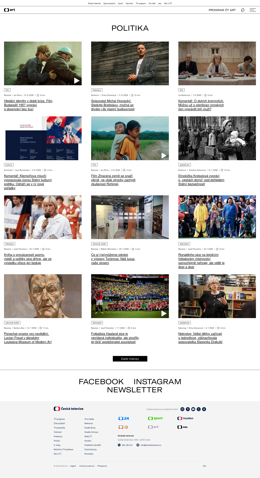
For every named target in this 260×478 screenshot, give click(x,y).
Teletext (58, 432)
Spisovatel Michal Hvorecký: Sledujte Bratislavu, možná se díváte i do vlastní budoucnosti (112, 104)
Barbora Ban (19, 328)
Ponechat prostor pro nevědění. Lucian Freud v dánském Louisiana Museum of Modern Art (28, 337)
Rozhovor (95, 95)
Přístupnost (102, 466)
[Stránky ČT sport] (155, 419)
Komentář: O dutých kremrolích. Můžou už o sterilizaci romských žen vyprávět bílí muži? (201, 104)
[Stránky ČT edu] (191, 427)
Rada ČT (88, 436)
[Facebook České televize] (188, 410)
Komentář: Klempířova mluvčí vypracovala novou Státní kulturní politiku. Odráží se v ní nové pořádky (28, 181)
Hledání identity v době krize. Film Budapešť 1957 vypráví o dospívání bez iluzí (28, 104)
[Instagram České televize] (182, 410)
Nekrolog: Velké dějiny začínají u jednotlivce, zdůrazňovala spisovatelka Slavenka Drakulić (200, 337)
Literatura (97, 90)
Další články (130, 358)
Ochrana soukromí (86, 466)
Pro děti (152, 3)
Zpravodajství (109, 3)
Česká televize (94, 3)
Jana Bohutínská (22, 170)
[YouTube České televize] (193, 410)
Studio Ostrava (91, 432)
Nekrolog (182, 328)
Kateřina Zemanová (197, 170)
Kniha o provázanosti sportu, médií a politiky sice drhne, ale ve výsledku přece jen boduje (27, 258)
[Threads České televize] (204, 410)
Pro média (89, 419)
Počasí (57, 440)
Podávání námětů (92, 445)
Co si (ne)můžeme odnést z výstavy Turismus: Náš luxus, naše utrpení (113, 258)
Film (7, 90)
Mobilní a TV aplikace (63, 449)
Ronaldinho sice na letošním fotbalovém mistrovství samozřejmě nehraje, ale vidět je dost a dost (201, 260)
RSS (204, 466)
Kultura (9, 165)
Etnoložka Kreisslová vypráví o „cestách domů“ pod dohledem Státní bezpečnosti (201, 179)
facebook (101, 381)
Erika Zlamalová (109, 95)
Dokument (184, 244)
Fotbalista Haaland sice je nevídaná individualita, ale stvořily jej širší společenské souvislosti (115, 337)
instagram (157, 381)
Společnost (184, 165)
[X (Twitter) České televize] (198, 410)
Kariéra (87, 440)
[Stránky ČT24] (123, 419)
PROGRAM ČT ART (222, 10)
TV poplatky (59, 427)
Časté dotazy (90, 449)
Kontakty (88, 453)
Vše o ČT (168, 3)
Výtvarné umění (99, 244)
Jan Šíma (18, 95)
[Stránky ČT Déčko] (123, 428)
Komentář (8, 170)
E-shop (57, 445)
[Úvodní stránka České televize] (68, 410)
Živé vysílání (59, 423)
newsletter (134, 389)
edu (159, 3)
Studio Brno (89, 427)
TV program (141, 3)
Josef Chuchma (20, 249)
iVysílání (129, 3)
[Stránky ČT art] (153, 428)
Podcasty (58, 436)
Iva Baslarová (184, 95)
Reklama (88, 423)
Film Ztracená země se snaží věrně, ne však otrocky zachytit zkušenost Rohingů (113, 179)
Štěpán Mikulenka (108, 249)
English (73, 466)
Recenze (7, 95)
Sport (120, 3)
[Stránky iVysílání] (191, 418)
